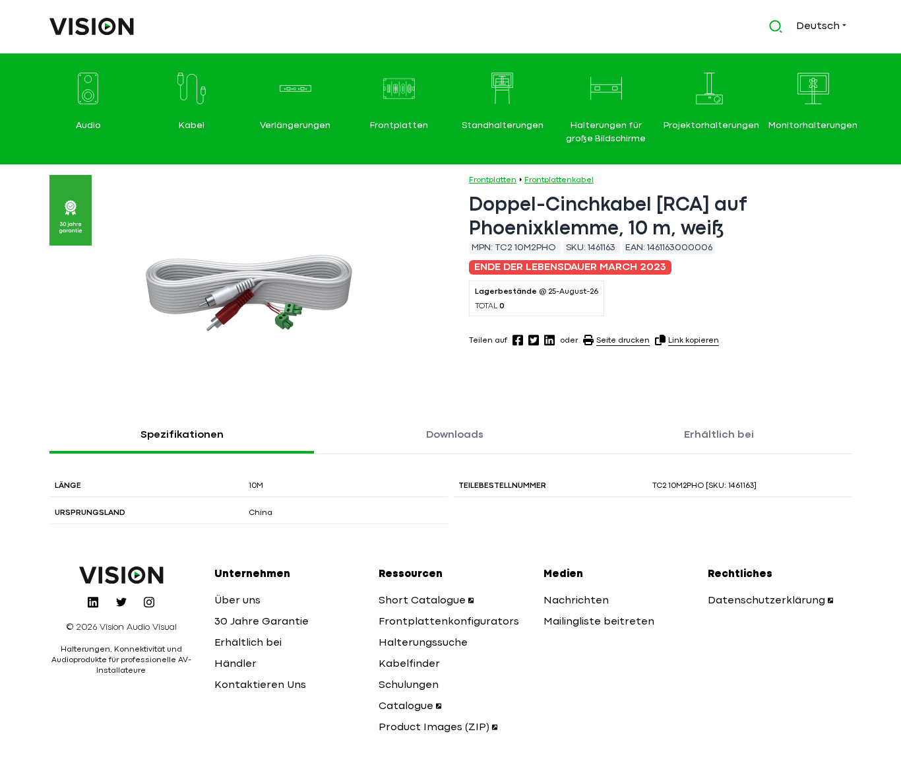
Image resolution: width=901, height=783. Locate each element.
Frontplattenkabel (559, 180)
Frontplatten (492, 180)
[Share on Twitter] (533, 340)
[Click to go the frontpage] (91, 26)
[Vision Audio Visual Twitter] (121, 602)
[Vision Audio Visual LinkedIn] (93, 602)
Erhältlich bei (719, 435)
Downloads (454, 435)
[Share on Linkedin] (549, 340)
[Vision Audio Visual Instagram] (149, 602)
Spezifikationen (182, 435)
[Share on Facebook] (518, 340)
